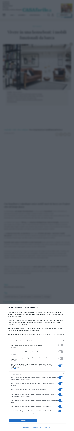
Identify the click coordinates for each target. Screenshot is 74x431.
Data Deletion (26, 427)
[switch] (60, 345)
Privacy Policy (48, 427)
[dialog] (37, 367)
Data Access (37, 427)
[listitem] (37, 341)
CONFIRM (23, 420)
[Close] (70, 307)
